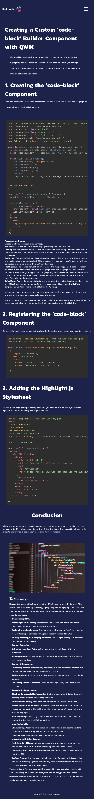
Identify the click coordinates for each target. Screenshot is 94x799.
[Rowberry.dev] (19, 9)
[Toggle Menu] (86, 9)
